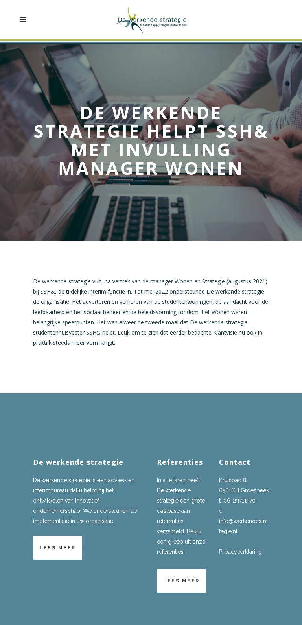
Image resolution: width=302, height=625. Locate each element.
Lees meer (57, 548)
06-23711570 (239, 500)
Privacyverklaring (240, 552)
